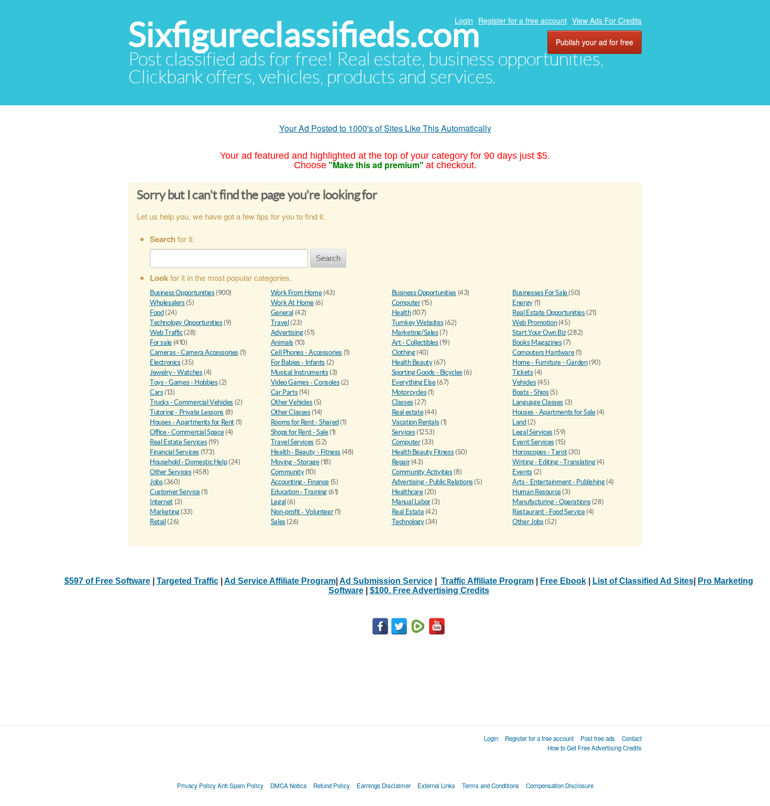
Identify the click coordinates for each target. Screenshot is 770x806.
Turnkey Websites (418, 322)
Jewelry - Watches (176, 372)
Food (156, 313)
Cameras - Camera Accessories (194, 352)
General (282, 313)
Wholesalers (167, 303)
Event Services (533, 442)
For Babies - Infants (298, 362)
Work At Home (292, 303)
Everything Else (414, 382)
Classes (402, 402)
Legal (278, 502)
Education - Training (299, 492)
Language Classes (537, 402)
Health (401, 313)
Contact (632, 738)
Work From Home (296, 293)
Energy (522, 303)
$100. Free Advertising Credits (429, 590)
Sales (278, 522)
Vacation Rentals (415, 422)
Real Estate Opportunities (548, 313)
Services (403, 432)
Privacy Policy (196, 785)
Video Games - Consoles (305, 382)
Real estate (408, 412)
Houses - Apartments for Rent (192, 422)
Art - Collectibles (415, 342)
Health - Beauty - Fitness (305, 452)
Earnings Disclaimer (384, 785)
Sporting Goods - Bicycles (427, 372)
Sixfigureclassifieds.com (304, 34)
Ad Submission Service (386, 580)
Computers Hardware (543, 352)
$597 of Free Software (107, 580)
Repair (401, 462)
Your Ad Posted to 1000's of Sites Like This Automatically (385, 128)
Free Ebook (563, 580)
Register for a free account (522, 20)
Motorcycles (409, 392)
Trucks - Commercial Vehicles (191, 402)
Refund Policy (331, 785)
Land (519, 422)
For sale (161, 342)
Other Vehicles (292, 402)
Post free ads (597, 738)
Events (522, 472)
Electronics (165, 362)
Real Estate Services (178, 442)
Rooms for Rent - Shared (305, 422)
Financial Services (174, 452)
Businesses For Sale (540, 293)
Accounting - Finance (300, 482)
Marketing (165, 512)
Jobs (156, 482)
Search (328, 258)
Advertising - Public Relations (432, 482)
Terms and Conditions (490, 785)
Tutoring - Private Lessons (187, 412)
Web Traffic (166, 332)
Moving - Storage (295, 462)
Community (287, 472)
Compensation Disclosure (559, 785)
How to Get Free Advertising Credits (594, 748)
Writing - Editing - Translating (553, 462)
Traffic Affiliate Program (487, 580)
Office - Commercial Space (187, 432)
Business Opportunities (182, 293)
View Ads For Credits (607, 20)
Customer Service (175, 492)
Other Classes (291, 412)
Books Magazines (537, 342)
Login (464, 20)
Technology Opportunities (186, 322)
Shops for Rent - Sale (299, 432)
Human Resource (536, 492)
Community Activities (422, 472)
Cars (156, 392)
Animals (282, 342)
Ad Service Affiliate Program (280, 580)
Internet (161, 502)
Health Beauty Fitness (423, 452)
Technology (408, 522)
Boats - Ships (530, 392)
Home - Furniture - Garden (549, 362)
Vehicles (524, 382)
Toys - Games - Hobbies (183, 382)
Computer (406, 303)
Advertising (287, 332)
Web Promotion (534, 322)
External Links (436, 785)
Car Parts (284, 392)
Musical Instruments (299, 372)
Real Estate (408, 512)
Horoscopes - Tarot (539, 452)
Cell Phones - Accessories (306, 352)
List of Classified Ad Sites (643, 580)
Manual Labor (411, 502)
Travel (280, 322)
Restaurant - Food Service (548, 512)
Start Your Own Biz (539, 332)
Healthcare (407, 492)
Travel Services (292, 442)
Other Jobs (527, 522)
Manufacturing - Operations (551, 502)
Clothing (403, 352)
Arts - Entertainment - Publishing (558, 482)
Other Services (171, 472)
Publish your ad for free (594, 42)
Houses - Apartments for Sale (553, 412)
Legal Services (532, 432)
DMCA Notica (288, 785)
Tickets (522, 372)
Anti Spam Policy (240, 785)
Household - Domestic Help (188, 462)
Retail (158, 522)
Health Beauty (412, 362)
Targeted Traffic (187, 580)
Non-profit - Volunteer (302, 512)
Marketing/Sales (415, 332)
